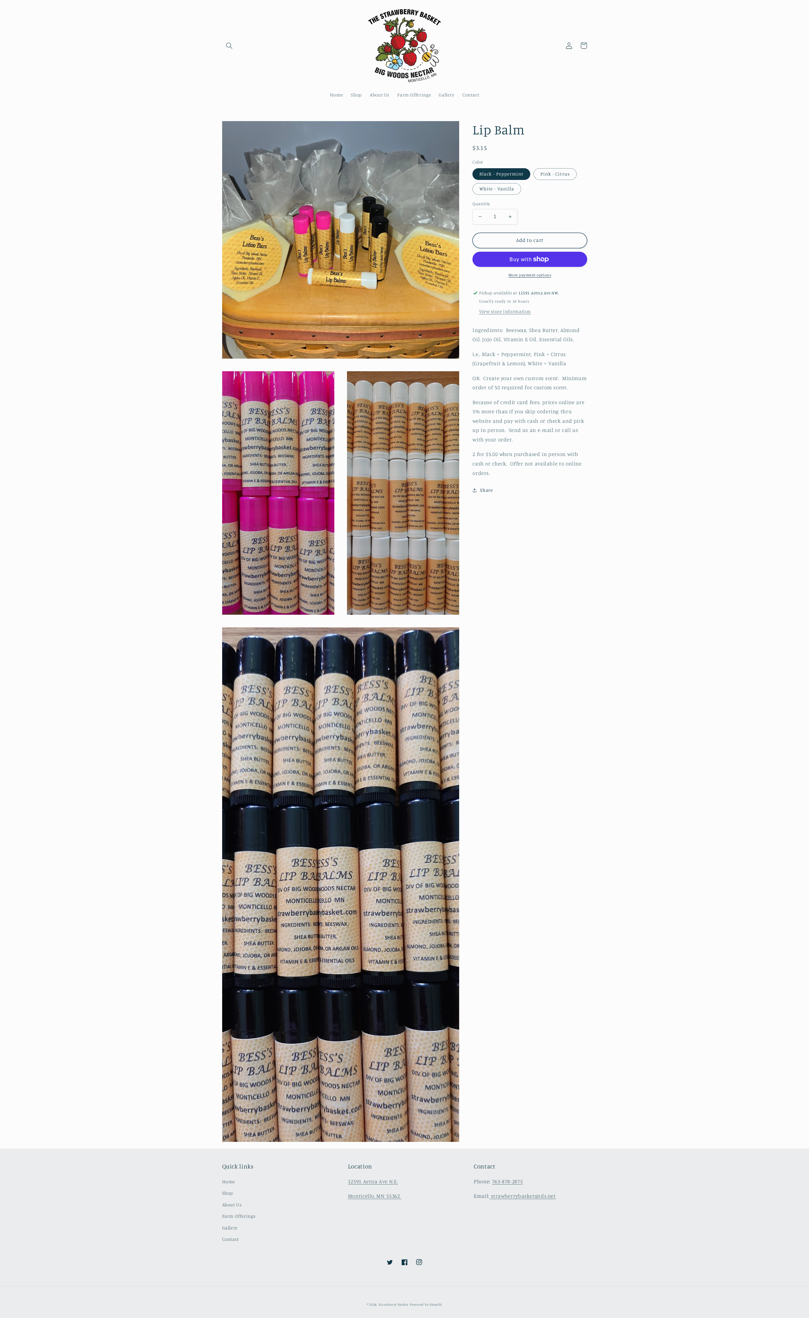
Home (228, 1181)
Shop (227, 1193)
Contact (230, 1239)
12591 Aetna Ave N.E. (373, 1181)
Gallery (230, 1227)
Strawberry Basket (394, 1304)
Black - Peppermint (501, 173)
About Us (232, 1204)
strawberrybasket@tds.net (523, 1196)
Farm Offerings (239, 1216)
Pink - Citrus (555, 173)
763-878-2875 (507, 1181)
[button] (229, 45)
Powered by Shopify (426, 1304)
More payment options (529, 275)
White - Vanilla (496, 188)
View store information (505, 311)
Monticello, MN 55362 (374, 1196)
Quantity (481, 203)
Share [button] (486, 490)
